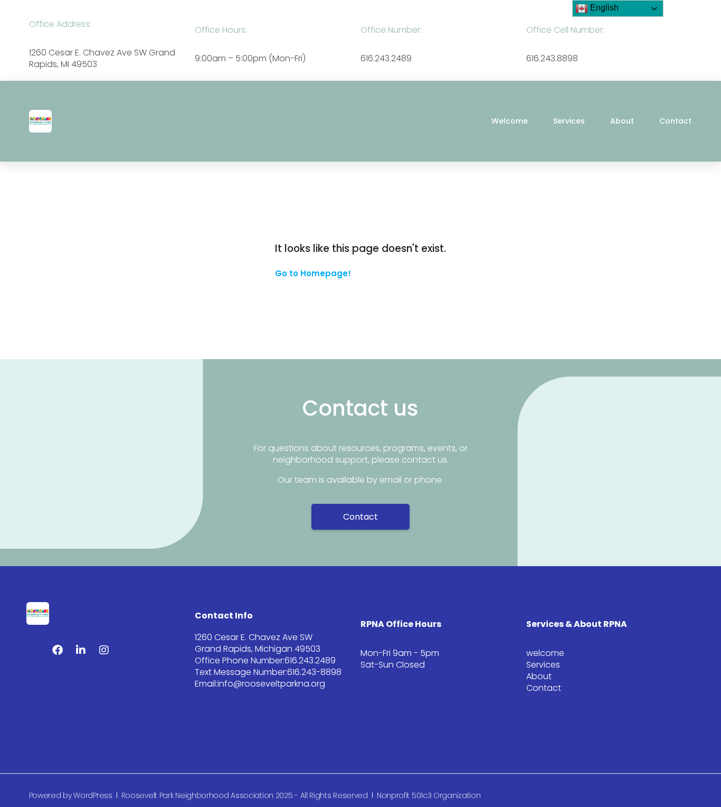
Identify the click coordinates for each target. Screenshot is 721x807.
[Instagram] (104, 650)
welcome (509, 121)
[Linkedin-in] (80, 650)
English (603, 7)
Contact (675, 121)
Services (569, 121)
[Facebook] (57, 650)
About (622, 121)
